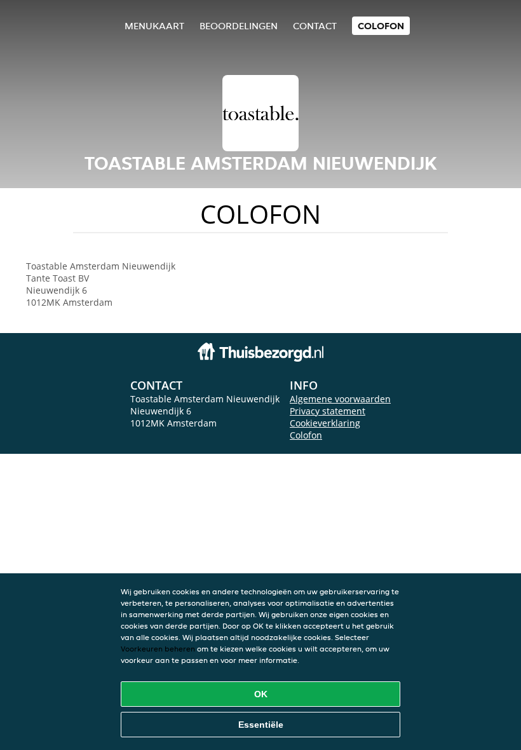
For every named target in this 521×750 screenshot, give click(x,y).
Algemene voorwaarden (340, 399)
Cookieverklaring (325, 423)
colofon (381, 25)
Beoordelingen (239, 25)
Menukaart (154, 25)
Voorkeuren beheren (158, 648)
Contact (315, 25)
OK (260, 694)
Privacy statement (327, 411)
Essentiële (260, 724)
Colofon (306, 435)
